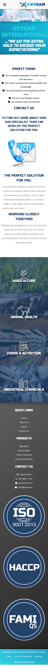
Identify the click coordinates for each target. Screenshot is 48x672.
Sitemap (38, 656)
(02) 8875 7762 (25, 478)
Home (24, 418)
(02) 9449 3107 (25, 483)
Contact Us (24, 430)
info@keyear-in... (25, 487)
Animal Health (24, 450)
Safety (24, 426)
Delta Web (29, 662)
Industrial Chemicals (24, 459)
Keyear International (28, 652)
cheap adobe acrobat (35, 208)
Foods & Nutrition (24, 454)
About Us (24, 422)
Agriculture (24, 446)
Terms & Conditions (23, 656)
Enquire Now (25, 474)
